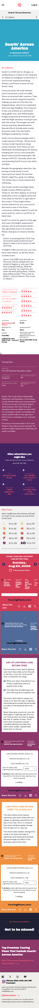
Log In (34, 5)
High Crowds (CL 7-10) (19, 764)
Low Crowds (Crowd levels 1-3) (19, 754)
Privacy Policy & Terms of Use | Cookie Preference (18, 1002)
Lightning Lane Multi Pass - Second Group (10, 340)
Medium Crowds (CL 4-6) (19, 759)
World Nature (7, 323)
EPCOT (26, 53)
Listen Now (9, 996)
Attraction (16, 53)
